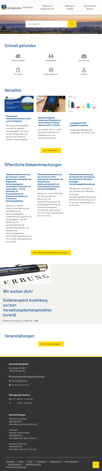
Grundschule (83, 60)
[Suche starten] (72, 24)
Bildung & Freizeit (70, 7)
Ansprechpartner (51, 74)
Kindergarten (51, 60)
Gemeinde (28, 7)
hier (37, 321)
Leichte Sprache (15, 464)
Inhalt (20, 461)
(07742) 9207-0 (19, 381)
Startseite (10, 461)
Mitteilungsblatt (18, 60)
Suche (29, 461)
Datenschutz (55, 461)
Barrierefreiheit (71, 461)
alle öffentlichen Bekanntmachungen (50, 252)
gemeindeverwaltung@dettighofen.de (28, 376)
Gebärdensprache (33, 464)
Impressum (41, 461)
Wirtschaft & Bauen (90, 7)
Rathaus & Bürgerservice (47, 7)
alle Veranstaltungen (50, 344)
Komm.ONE (21, 467)
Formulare (18, 74)
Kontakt (83, 74)
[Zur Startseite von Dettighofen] (11, 7)
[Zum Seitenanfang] (96, 465)
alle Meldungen (50, 150)
